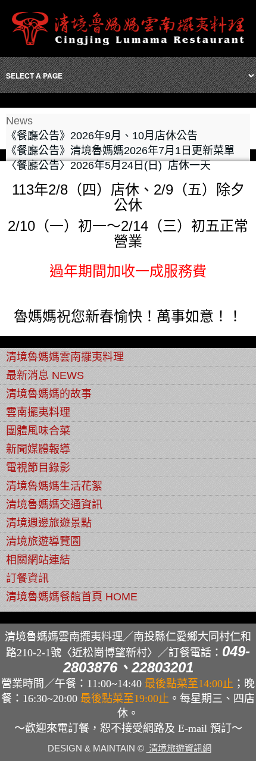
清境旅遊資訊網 (178, 748)
